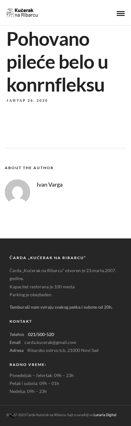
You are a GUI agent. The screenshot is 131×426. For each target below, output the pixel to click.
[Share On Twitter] (28, 400)
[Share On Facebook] (19, 400)
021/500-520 (41, 334)
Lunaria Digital (104, 415)
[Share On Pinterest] (36, 400)
